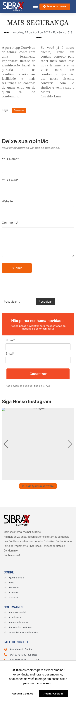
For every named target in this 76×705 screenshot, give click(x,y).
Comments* (10, 222)
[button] (35, 6)
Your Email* (10, 180)
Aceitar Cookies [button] (53, 693)
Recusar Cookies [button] (22, 693)
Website (7, 201)
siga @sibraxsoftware (40, 485)
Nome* (10, 340)
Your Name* (10, 159)
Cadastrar (38, 374)
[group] (38, 444)
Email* (10, 353)
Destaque (19, 110)
